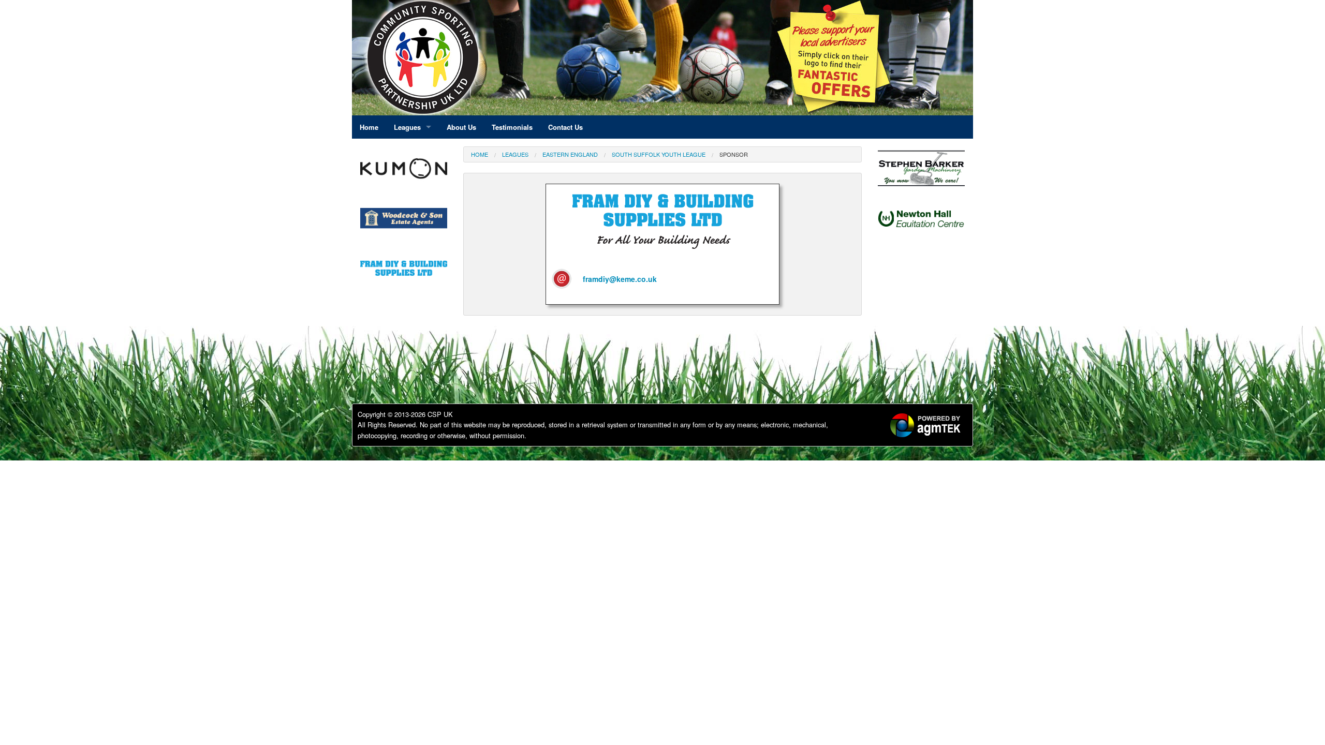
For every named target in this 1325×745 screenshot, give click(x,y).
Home (479, 154)
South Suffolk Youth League (658, 154)
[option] (404, 171)
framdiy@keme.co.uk (620, 279)
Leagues (515, 154)
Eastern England (570, 154)
